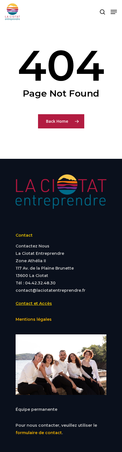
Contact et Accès (34, 303)
